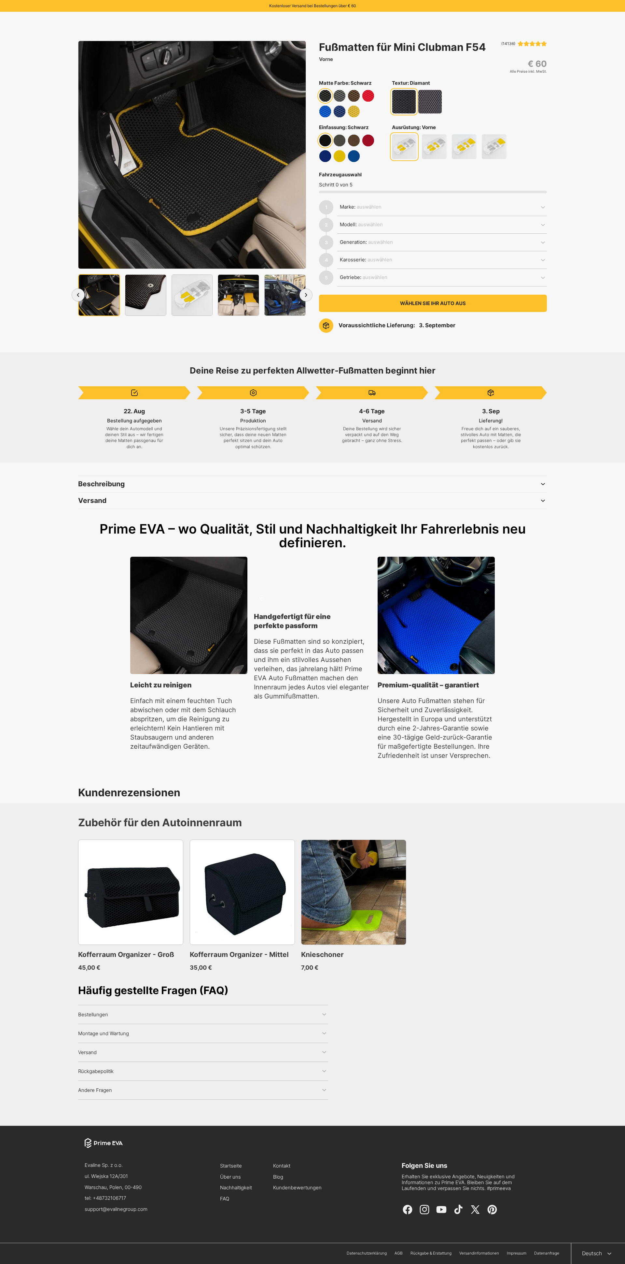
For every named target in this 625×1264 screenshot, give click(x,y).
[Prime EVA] (116, 1149)
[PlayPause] (261, 597)
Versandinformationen (479, 1253)
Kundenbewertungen (297, 1188)
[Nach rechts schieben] (305, 294)
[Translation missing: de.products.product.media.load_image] (99, 295)
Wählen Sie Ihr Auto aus (433, 303)
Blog (278, 1177)
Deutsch (592, 1253)
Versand (92, 500)
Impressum (516, 1253)
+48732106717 (109, 1198)
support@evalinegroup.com (116, 1209)
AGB (399, 1253)
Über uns (230, 1177)
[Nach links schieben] (78, 294)
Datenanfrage (546, 1253)
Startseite (231, 1166)
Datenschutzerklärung (367, 1253)
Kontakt (281, 1166)
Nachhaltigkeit (236, 1188)
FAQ (224, 1199)
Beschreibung (101, 484)
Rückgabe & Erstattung (430, 1253)
